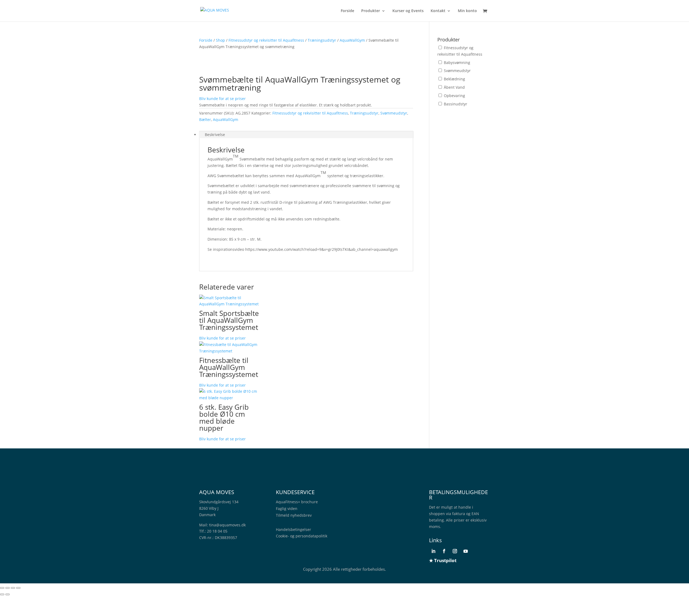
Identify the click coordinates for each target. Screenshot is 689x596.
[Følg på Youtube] (465, 551)
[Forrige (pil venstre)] (2, 594)
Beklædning (454, 78)
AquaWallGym (352, 40)
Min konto (467, 11)
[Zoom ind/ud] (2, 588)
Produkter (370, 11)
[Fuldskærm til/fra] (7, 588)
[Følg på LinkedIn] (433, 551)
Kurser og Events (408, 11)
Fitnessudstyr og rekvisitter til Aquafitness (266, 40)
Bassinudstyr (455, 103)
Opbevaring (454, 95)
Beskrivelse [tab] (215, 134)
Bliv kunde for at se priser (222, 98)
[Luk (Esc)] (18, 588)
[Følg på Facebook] (444, 551)
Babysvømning (457, 62)
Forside (347, 11)
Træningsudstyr (322, 40)
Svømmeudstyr (393, 113)
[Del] (13, 588)
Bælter (205, 119)
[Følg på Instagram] (455, 551)
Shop (220, 40)
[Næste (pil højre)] (7, 594)
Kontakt (438, 11)
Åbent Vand (454, 87)
